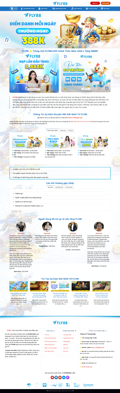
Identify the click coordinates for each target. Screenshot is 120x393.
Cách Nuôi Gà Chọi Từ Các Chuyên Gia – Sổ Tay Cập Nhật (101, 295)
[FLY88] (60, 3)
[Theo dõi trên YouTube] (60, 377)
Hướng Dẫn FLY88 (60, 8)
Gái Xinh (106, 8)
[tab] (52, 130)
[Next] (111, 297)
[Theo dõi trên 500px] (64, 377)
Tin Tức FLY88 (92, 8)
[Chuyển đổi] (11, 169)
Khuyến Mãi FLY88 (29, 8)
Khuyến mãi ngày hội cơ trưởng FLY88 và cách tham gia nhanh (60, 295)
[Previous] (9, 297)
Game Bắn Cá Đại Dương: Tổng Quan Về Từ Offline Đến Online (80, 295)
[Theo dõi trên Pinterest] (52, 377)
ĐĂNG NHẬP (105, 3)
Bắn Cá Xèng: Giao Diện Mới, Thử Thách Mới (18, 294)
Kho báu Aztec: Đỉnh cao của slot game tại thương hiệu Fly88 (39, 295)
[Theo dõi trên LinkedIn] (56, 377)
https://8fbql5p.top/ (75, 117)
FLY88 (15, 8)
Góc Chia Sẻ (78, 8)
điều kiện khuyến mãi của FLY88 (81, 121)
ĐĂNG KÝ (95, 3)
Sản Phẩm (44, 8)
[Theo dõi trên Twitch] (67, 377)
